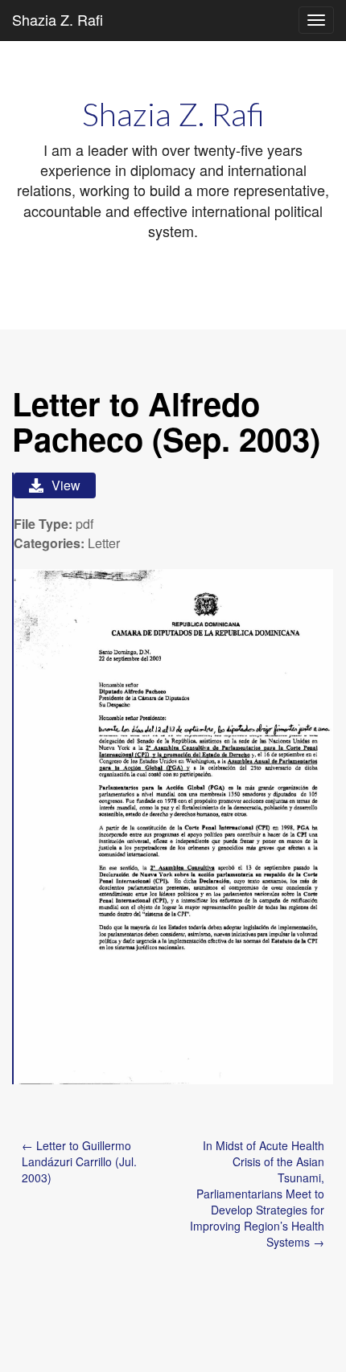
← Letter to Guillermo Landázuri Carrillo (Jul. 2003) (79, 1161)
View (65, 485)
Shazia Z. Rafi (57, 19)
